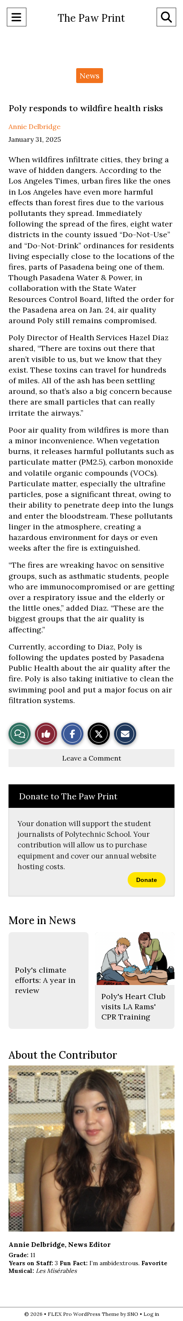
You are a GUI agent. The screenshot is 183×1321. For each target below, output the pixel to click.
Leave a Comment (91, 758)
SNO (132, 1314)
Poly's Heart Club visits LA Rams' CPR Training (133, 1006)
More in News (42, 920)
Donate (146, 879)
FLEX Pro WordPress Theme (83, 1314)
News (90, 75)
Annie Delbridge (34, 126)
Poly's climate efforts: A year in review (45, 980)
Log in (151, 1314)
